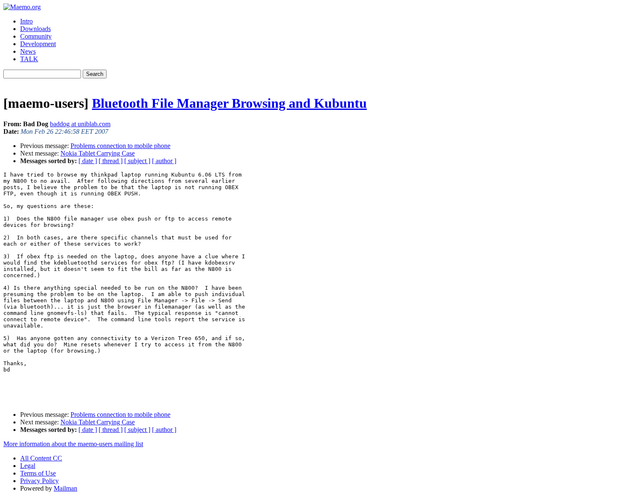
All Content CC (41, 458)
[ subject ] (137, 160)
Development (38, 43)
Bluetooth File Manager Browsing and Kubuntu (229, 103)
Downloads (35, 28)
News (28, 51)
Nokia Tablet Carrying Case (97, 153)
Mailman (65, 488)
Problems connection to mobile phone (120, 145)
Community (36, 36)
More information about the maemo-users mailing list (73, 443)
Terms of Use (38, 473)
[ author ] (164, 160)
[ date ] (87, 160)
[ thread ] (111, 160)
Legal (27, 465)
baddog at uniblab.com (80, 123)
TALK (29, 58)
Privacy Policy (39, 480)
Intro (26, 21)
